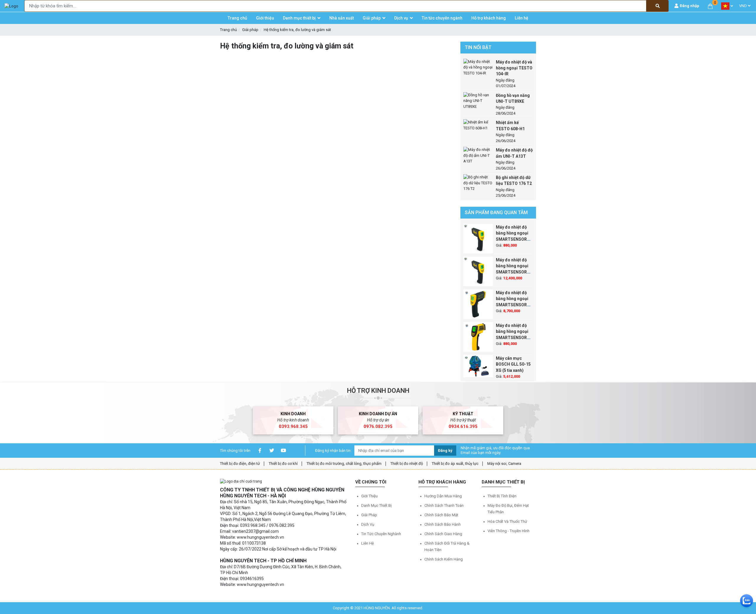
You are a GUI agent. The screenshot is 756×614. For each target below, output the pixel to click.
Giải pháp (250, 29)
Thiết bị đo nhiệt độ (406, 463)
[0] (710, 6)
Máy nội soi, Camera (504, 463)
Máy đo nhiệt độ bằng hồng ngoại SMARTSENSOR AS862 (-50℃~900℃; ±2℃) (514, 337)
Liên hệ (367, 543)
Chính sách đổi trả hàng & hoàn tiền (447, 546)
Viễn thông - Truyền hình (508, 531)
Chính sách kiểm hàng (443, 559)
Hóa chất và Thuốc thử (507, 521)
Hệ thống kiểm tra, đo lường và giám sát (297, 29)
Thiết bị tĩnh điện (502, 496)
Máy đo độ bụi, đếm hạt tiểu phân (508, 508)
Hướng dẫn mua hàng (443, 496)
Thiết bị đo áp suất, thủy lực (455, 463)
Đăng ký (445, 450)
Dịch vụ (367, 524)
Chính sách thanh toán (444, 505)
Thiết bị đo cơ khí (283, 463)
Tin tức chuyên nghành (381, 534)
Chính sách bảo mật (441, 515)
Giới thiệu (369, 496)
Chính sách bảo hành (442, 524)
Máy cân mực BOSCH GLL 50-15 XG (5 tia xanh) (513, 364)
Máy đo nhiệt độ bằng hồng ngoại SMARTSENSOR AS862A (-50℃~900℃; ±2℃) (514, 239)
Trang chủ (228, 29)
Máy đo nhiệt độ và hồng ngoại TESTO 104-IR (514, 68)
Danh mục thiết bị (376, 505)
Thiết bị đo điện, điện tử (240, 463)
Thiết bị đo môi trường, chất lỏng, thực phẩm (344, 463)
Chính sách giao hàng (443, 534)
